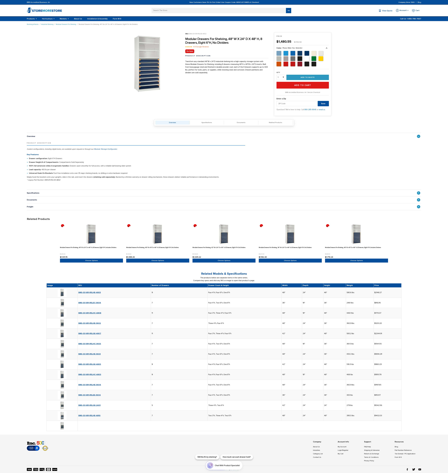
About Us (78, 19)
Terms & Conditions (371, 457)
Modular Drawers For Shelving (66, 24)
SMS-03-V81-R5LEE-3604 (89, 395)
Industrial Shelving (47, 24)
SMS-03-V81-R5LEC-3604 (89, 303)
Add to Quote (308, 77)
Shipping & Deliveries (372, 450)
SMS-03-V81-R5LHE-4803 (89, 292)
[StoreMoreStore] (44, 11)
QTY (278, 72)
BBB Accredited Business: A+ (38, 2)
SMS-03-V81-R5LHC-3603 (89, 344)
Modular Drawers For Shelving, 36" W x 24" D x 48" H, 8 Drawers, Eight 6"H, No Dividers (285, 247)
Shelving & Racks (32, 24)
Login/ (340, 450)
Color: (289, 48)
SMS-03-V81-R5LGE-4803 (89, 364)
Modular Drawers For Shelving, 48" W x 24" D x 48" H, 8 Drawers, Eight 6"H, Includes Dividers (88, 247)
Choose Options (91, 260)
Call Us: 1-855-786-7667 (410, 19)
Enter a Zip (281, 99)
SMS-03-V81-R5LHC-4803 (89, 374)
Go (289, 11)
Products (32, 19)
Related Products (275, 123)
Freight (30, 207)
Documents (241, 123)
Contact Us (317, 457)
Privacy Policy (369, 461)
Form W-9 (117, 19)
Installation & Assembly (97, 19)
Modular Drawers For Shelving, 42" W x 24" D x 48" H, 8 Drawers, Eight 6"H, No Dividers (218, 247)
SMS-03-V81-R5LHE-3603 (89, 354)
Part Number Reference (403, 450)
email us (322, 109)
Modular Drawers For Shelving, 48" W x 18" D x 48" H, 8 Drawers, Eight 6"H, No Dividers (152, 247)
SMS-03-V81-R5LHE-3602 (89, 323)
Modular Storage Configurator (105, 149)
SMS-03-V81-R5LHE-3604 (89, 385)
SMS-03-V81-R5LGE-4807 (89, 333)
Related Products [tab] (38, 219)
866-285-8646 (310, 109)
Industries (316, 450)
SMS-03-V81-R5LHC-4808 (89, 313)
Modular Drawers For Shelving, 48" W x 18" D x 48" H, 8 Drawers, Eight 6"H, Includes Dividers (353, 247)
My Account (342, 447)
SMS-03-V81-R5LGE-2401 (89, 405)
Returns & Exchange (371, 454)
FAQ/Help (367, 447)
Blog (419, 2)
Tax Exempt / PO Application (405, 454)
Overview (172, 123)
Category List (318, 454)
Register (345, 450)
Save (323, 103)
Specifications (206, 123)
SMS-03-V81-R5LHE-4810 (89, 415)
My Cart (340, 454)
